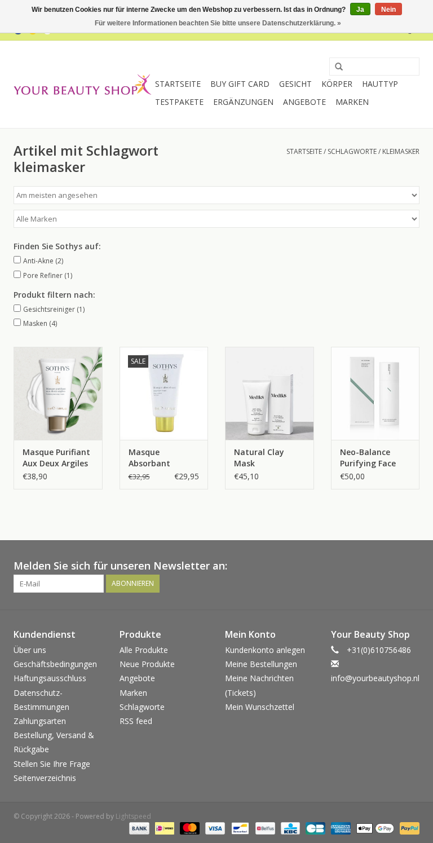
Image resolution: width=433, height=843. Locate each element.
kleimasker (400, 151)
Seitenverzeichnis (45, 778)
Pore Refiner (47, 275)
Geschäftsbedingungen (55, 664)
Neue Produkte (147, 664)
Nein (388, 10)
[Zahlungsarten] (138, 828)
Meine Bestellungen (261, 664)
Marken (352, 101)
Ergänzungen (243, 101)
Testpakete (179, 101)
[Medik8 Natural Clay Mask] (269, 393)
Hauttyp (380, 83)
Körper (336, 83)
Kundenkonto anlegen (265, 650)
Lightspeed (133, 816)
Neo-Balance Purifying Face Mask (368, 458)
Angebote (304, 101)
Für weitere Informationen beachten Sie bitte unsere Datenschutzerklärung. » (218, 23)
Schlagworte (352, 151)
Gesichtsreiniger (54, 309)
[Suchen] (335, 67)
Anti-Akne (43, 261)
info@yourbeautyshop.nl (375, 678)
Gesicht (295, 83)
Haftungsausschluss (50, 678)
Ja (360, 10)
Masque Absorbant (149, 458)
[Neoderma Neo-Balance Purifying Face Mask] (375, 393)
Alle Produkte (144, 650)
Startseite (178, 83)
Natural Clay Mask (259, 458)
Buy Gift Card (239, 83)
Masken (40, 323)
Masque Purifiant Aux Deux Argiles (56, 458)
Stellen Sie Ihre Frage (52, 763)
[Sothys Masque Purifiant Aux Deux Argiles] (58, 393)
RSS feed (136, 721)
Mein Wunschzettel (259, 706)
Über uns (30, 650)
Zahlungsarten (40, 721)
